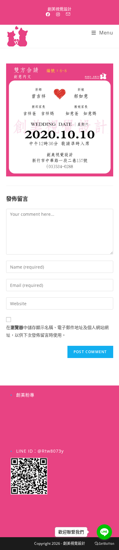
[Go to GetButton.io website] (104, 544)
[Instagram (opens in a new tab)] (58, 14)
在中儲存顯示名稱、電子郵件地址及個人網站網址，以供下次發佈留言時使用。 (57, 331)
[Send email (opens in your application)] (68, 14)
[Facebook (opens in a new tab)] (49, 14)
